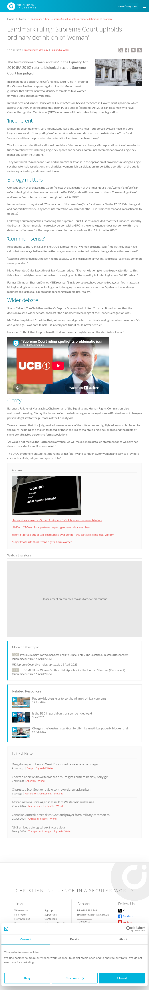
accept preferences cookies (66, 599)
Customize (72, 978)
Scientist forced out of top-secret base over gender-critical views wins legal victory (63, 534)
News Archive (22, 918)
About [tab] (123, 939)
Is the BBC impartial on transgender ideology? (62, 713)
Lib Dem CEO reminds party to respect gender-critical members (51, 527)
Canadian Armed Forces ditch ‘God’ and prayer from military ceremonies (61, 815)
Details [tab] (74, 939)
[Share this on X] (120, 49)
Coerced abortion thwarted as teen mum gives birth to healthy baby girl (60, 777)
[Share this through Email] (133, 49)
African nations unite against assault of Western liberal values (53, 802)
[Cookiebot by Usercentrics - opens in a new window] (129, 929)
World (41, 780)
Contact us (51, 918)
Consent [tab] (25, 939)
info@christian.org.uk (96, 914)
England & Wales (60, 49)
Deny (27, 978)
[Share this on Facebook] (127, 49)
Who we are (21, 910)
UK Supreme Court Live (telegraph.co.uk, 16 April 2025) (45, 664)
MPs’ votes (20, 914)
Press (17, 922)
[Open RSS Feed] (139, 49)
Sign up (49, 910)
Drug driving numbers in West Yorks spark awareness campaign (55, 764)
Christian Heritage (38, 818)
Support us (51, 914)
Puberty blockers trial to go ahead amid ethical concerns (69, 698)
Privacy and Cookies (56, 922)
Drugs (30, 768)
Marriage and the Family (41, 806)
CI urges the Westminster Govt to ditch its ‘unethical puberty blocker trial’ (80, 728)
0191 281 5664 (89, 910)
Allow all (121, 978)
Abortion (31, 780)
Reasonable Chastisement (38, 793)
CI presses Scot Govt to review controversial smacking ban (51, 789)
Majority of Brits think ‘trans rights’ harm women (42, 542)
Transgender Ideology (36, 49)
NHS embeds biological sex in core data (38, 827)
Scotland (58, 793)
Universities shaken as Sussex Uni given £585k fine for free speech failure (57, 520)
